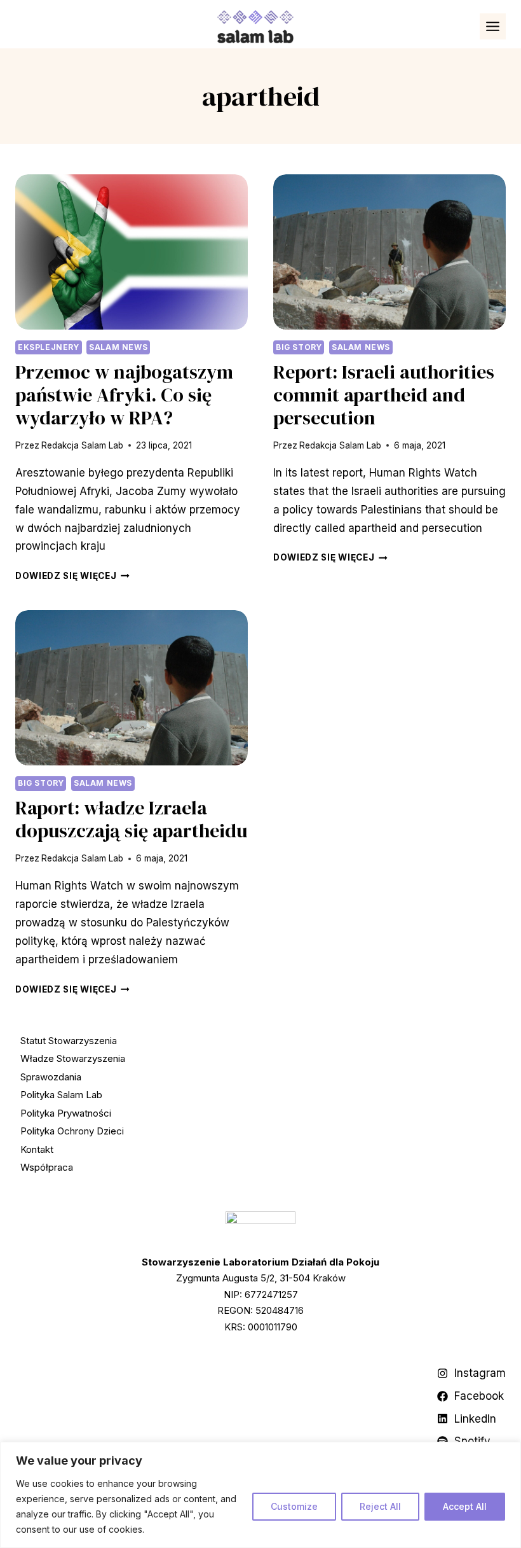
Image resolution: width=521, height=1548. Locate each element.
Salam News (118, 347)
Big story (298, 347)
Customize (294, 1506)
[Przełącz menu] (493, 26)
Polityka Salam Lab (61, 1095)
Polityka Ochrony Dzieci (72, 1131)
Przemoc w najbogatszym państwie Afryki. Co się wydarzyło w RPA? (124, 395)
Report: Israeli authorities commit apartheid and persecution (383, 395)
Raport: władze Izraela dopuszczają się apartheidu (131, 819)
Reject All (380, 1506)
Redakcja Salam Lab (82, 445)
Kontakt (36, 1149)
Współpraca (46, 1167)
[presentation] (131, 252)
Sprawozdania (50, 1077)
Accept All (465, 1506)
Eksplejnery (48, 347)
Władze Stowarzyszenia (72, 1058)
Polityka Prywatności (65, 1113)
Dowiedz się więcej (72, 576)
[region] (260, 1495)
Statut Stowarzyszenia (68, 1041)
